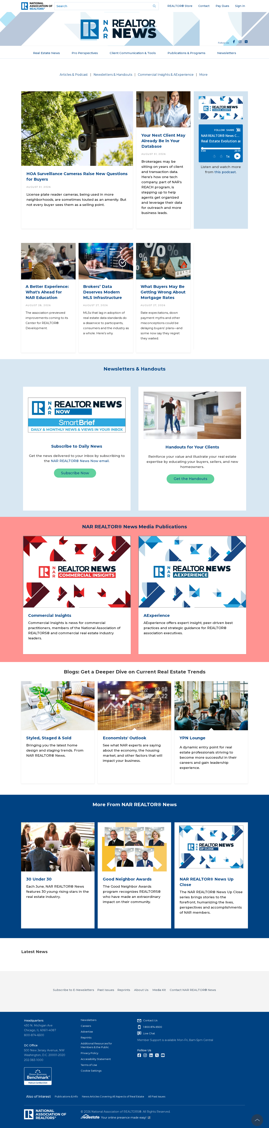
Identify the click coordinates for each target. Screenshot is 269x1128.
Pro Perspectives (85, 53)
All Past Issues (156, 1096)
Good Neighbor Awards (127, 879)
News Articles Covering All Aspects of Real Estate (113, 1096)
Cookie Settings (91, 1070)
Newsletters (226, 53)
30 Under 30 (39, 879)
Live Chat (149, 1033)
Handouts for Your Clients (192, 447)
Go (154, 6)
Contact (204, 6)
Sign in (240, 6)
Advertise (87, 1031)
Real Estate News (46, 53)
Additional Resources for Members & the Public (96, 1045)
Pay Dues (222, 6)
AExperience (157, 615)
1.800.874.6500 (152, 1026)
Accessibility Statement (96, 1059)
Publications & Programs (186, 53)
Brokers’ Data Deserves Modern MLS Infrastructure (102, 292)
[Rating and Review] (38, 1084)
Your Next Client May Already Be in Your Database (163, 141)
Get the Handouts (190, 479)
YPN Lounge (192, 738)
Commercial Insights (49, 615)
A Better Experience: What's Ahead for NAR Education (47, 292)
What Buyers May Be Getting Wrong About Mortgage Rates (162, 292)
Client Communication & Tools (133, 53)
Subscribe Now (75, 473)
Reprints (86, 1037)
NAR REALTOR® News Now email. (80, 461)
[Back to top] (257, 1120)
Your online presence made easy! (125, 1117)
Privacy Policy (89, 1053)
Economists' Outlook (124, 738)
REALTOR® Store (179, 6)
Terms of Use (89, 1064)
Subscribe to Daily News (76, 446)
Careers (86, 1025)
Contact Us (150, 1020)
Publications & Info (66, 1096)
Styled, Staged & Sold (48, 738)
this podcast (225, 172)
